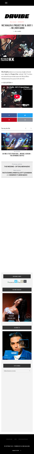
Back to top (16, 450)
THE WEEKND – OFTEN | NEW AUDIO (17, 165)
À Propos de (9, 439)
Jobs (15, 439)
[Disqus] (17, 205)
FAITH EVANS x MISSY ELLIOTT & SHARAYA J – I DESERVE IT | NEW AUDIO (17, 173)
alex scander (18, 31)
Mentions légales (23, 439)
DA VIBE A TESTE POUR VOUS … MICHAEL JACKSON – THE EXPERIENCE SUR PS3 (17, 155)
